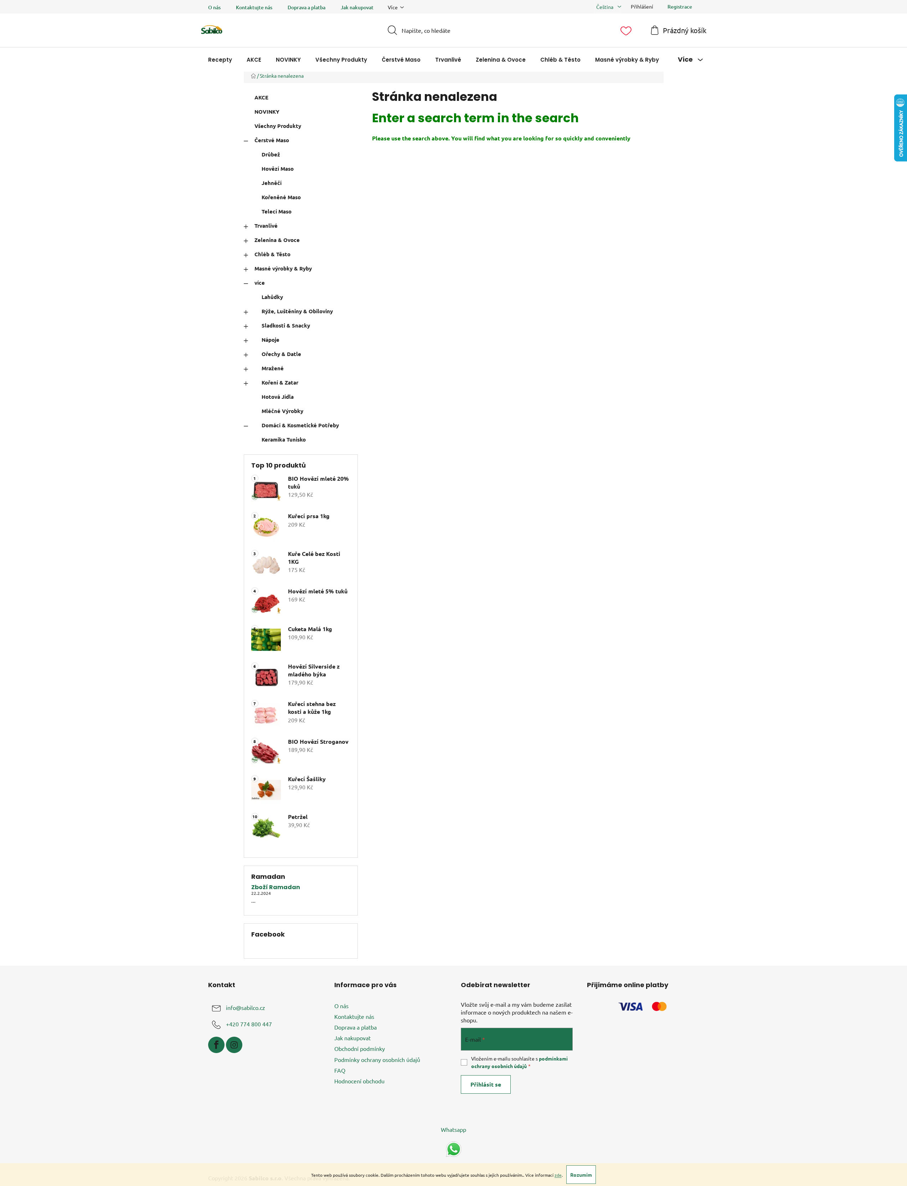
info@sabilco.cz (245, 1007)
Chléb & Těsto (272, 254)
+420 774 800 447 (249, 1023)
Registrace (680, 6)
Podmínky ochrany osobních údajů (377, 1059)
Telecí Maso (277, 211)
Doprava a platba (306, 7)
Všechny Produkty (277, 125)
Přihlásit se (485, 1084)
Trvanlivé (266, 225)
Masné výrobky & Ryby (283, 268)
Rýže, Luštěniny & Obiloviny (297, 311)
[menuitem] (220, 59)
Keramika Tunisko (284, 439)
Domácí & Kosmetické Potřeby (300, 425)
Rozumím (581, 1174)
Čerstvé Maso (271, 140)
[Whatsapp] (454, 1148)
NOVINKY (266, 111)
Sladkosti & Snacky (286, 325)
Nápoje (270, 339)
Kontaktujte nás (254, 7)
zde (558, 1175)
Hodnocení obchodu (359, 1080)
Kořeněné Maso (281, 197)
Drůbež (271, 154)
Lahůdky (272, 296)
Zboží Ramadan (275, 887)
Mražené (273, 368)
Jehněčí (272, 182)
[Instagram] (234, 1045)
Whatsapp (453, 1129)
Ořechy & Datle (281, 353)
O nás (214, 7)
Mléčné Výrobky (282, 410)
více (259, 282)
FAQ (339, 1070)
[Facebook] (216, 1045)
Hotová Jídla (278, 396)
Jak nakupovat (357, 7)
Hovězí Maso (278, 168)
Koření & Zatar (280, 382)
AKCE (261, 97)
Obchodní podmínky (359, 1048)
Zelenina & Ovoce (277, 239)
